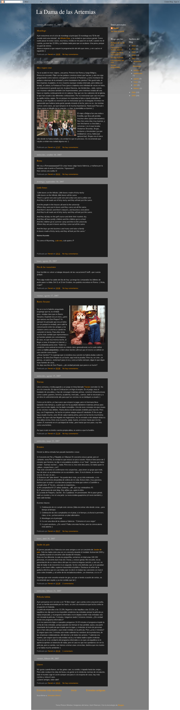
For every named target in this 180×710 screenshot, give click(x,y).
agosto (136, 79)
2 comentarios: (68, 583)
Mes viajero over (44, 67)
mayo (136, 82)
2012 (134, 49)
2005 (134, 96)
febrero (137, 88)
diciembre (137, 61)
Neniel (116, 28)
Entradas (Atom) (54, 695)
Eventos (40, 446)
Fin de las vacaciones (46, 266)
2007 (134, 59)
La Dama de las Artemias (66, 11)
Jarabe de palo (43, 544)
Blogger (121, 705)
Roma (39, 160)
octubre (137, 70)
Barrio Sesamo (43, 301)
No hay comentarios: (70, 54)
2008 (134, 55)
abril (135, 85)
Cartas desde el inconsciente (117, 54)
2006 (134, 92)
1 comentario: (68, 651)
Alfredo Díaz (65, 38)
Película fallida (43, 596)
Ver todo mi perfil (117, 31)
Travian (40, 381)
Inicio (74, 690)
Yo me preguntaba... (116, 66)
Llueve (40, 664)
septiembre (138, 73)
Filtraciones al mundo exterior (117, 49)
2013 (134, 46)
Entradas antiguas (95, 690)
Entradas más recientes (49, 690)
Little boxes (42, 187)
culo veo (58, 241)
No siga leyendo (117, 57)
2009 (134, 52)
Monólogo (41, 30)
